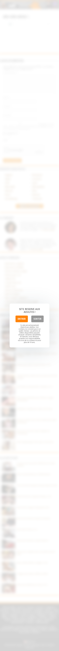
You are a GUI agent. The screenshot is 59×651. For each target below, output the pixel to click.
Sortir (37, 319)
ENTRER (22, 319)
